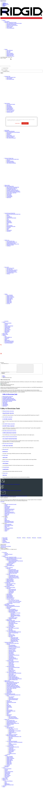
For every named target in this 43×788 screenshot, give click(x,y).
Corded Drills (11, 747)
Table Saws (11, 738)
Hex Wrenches (11, 652)
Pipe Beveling (9, 133)
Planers (10, 739)
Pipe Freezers (11, 668)
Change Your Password (6, 11)
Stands (10, 740)
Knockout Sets (9, 193)
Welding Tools (9, 302)
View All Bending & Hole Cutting (14, 621)
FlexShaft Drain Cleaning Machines (15, 601)
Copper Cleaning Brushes (13, 676)
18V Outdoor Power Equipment (12, 734)
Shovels (8, 228)
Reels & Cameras (12, 562)
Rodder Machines (10, 596)
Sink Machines (9, 106)
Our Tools (4, 503)
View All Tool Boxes (12, 716)
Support (4, 322)
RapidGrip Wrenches (12, 648)
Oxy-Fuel (8, 303)
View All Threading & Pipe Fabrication (13, 132)
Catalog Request (7, 327)
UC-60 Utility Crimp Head (7, 397)
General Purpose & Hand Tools (10, 213)
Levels (8, 219)
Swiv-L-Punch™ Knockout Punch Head (13, 191)
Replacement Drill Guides (11, 226)
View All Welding (10, 295)
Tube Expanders (11, 664)
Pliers (8, 223)
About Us (4, 335)
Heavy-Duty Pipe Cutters (15, 639)
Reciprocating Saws (12, 749)
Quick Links (5, 523)
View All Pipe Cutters (14, 637)
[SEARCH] (25, 368)
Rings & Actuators (10, 578)
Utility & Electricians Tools (9, 186)
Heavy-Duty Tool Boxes (13, 717)
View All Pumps (11, 696)
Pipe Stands (11, 629)
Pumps (8, 695)
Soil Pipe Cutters (11, 634)
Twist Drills (9, 227)
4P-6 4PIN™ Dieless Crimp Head (8, 398)
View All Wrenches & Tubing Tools (13, 159)
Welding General (9, 297)
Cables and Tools (9, 603)
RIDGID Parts (7, 331)
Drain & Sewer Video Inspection (12, 559)
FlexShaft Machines (10, 111)
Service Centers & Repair (9, 325)
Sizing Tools (9, 197)
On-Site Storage (9, 222)
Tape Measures (9, 230)
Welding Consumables (10, 758)
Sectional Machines (10, 595)
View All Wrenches (12, 645)
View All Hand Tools (12, 589)
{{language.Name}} (6, 71)
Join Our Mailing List (8, 337)
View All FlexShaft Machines (14, 600)
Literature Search (7, 326)
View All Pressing (10, 567)
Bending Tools (11, 662)
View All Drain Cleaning (11, 104)
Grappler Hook (11, 591)
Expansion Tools (7, 76)
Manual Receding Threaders (15, 615)
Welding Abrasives (10, 757)
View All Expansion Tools (11, 77)
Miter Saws (11, 737)
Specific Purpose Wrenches (13, 658)
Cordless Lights (11, 731)
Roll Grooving (9, 619)
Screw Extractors (9, 225)
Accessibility (5, 541)
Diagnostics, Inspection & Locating (10, 504)
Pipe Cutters (11, 636)
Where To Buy (5, 333)
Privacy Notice (5, 537)
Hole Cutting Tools (12, 622)
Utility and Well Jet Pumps (13, 699)
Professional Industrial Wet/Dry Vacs (13, 243)
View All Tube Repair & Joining (14, 667)
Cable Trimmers (9, 195)
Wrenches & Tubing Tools (9, 158)
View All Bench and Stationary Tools (15, 736)
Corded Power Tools (10, 272)
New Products (7, 765)
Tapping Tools (11, 625)
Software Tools (7, 185)
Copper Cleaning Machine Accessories (15, 678)
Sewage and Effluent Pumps (13, 698)
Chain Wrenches (11, 654)
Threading (8, 134)
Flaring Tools (11, 663)
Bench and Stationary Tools (11, 270)
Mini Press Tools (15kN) (13, 573)
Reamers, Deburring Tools (13, 679)
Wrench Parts (11, 659)
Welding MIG (9, 299)
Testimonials (7, 338)
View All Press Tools (12, 569)
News (6, 336)
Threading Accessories (12, 618)
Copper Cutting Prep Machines (14, 677)
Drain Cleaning (7, 103)
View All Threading (12, 609)
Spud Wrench (11, 653)
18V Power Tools (10, 727)
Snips (8, 229)
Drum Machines (9, 107)
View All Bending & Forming (14, 661)
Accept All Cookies (25, 123)
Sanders (10, 733)
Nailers (10, 743)
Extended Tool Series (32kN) (14, 570)
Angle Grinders (11, 750)
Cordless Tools (11, 729)
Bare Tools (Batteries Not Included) (15, 730)
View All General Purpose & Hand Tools (13, 214)
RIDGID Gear (7, 520)
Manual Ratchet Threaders (15, 614)
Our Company (5, 516)
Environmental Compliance (9, 341)
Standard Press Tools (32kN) (13, 571)
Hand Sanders (11, 751)
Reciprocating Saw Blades (13, 623)
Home (4, 375)
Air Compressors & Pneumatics (12, 271)
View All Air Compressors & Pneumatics (15, 742)
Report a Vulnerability (6, 542)
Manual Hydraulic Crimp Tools (12, 188)
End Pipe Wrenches (12, 649)
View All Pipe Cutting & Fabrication (15, 631)
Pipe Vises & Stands (10, 136)
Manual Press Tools (10, 580)
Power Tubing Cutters (12, 674)
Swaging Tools (11, 665)
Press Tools (8, 568)
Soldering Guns (11, 671)
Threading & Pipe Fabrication (9, 131)
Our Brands (4, 5)
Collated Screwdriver (12, 753)
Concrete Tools (9, 216)
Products (4, 556)
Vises (7, 218)
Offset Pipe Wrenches (12, 651)
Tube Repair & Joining (10, 666)
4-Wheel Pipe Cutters (14, 638)
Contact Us (6, 332)
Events (6, 339)
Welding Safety (9, 301)
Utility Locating (9, 564)
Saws (7, 224)
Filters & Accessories (10, 244)
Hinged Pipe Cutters (14, 640)
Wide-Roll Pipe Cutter (14, 641)
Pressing (6, 505)
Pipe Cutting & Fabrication (11, 137)
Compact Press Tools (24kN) (13, 572)
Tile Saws (8, 273)
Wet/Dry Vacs (7, 240)
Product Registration (8, 524)
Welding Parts (9, 300)
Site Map (4, 540)
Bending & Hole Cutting (11, 620)
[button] (21, 0)
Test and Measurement (10, 565)
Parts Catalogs (7, 330)
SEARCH (3, 373)
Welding (6, 294)
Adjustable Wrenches (12, 657)
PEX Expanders (9, 78)
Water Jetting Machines (10, 109)
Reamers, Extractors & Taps (13, 632)
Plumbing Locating (10, 563)
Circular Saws (11, 748)
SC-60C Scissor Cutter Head (11, 192)
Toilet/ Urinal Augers (12, 590)
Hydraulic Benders (12, 626)
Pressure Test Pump (12, 670)
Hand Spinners (11, 592)
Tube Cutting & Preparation (11, 672)
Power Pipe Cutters (12, 635)
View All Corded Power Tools (14, 746)
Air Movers (9, 245)
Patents (6, 527)
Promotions (6, 321)
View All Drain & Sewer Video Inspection (16, 560)
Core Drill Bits (11, 624)
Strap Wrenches (11, 656)
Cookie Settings (5, 539)
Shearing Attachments (10, 579)
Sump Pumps (11, 697)
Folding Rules (9, 221)
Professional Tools (6, 4)
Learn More (2, 501)
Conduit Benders (9, 196)
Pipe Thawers (11, 669)
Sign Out (4, 12)
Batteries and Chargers (10, 581)
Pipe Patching (7, 130)
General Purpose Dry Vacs (11, 722)
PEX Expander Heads (10, 79)
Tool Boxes (9, 231)
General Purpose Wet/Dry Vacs (12, 721)
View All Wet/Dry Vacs (11, 241)
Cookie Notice (5, 538)
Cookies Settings (17, 123)
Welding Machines (10, 298)
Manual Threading (12, 611)
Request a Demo (5, 334)
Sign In (6, 530)
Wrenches (8, 160)
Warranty (6, 324)
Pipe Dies (12, 616)
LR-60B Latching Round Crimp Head (13, 190)
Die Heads (12, 613)
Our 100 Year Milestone (9, 342)
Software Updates (8, 329)
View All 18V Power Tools (13, 728)
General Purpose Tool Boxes (13, 718)
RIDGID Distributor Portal (9, 521)
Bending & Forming (10, 161)
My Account (5, 552)
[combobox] (5, 66)
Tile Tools (8, 700)
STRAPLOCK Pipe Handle (11, 217)
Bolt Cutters (9, 220)
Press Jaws (8, 574)
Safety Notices (7, 328)
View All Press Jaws (12, 575)
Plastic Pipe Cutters (12, 675)
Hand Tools (9, 105)
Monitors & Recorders (12, 561)
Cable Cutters (9, 194)
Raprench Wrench (12, 650)
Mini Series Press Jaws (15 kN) (14, 577)
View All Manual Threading (15, 612)
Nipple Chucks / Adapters (13, 617)
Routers (10, 752)
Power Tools (7, 267)
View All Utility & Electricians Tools (13, 187)
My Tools (6, 553)
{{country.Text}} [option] (5, 68)
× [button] (0, 550)
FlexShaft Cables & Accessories (14, 602)
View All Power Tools (10, 268)
